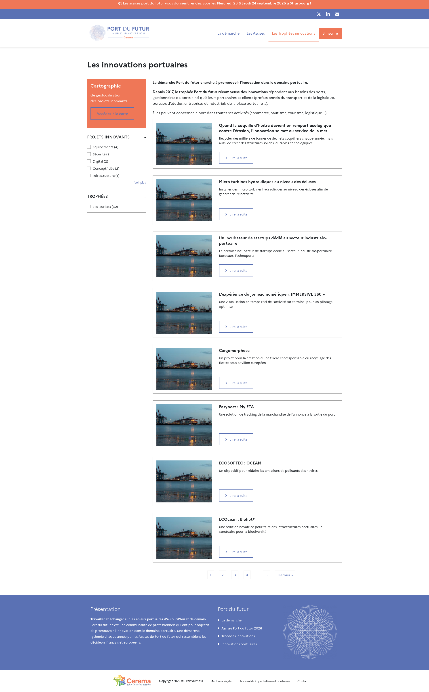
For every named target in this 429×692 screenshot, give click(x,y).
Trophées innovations (238, 636)
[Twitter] (319, 14)
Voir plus (140, 182)
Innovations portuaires (239, 644)
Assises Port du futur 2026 (241, 628)
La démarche (228, 33)
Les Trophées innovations (293, 33)
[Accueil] (121, 33)
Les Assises (256, 33)
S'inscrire (330, 33)
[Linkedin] (328, 14)
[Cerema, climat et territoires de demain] (132, 680)
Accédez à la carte (112, 113)
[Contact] (337, 14)
